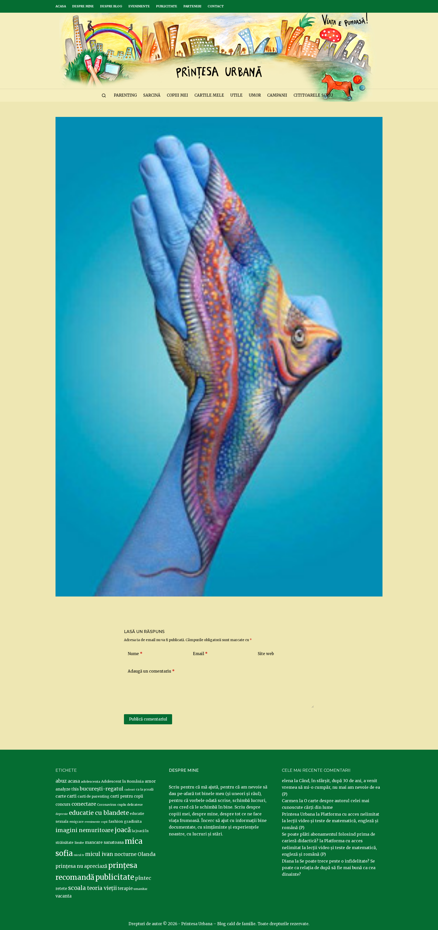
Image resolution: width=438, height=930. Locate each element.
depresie (62, 814)
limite (79, 843)
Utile (236, 95)
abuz (61, 781)
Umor (255, 95)
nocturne (125, 854)
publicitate (114, 877)
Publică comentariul (148, 719)
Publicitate (166, 6)
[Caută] (104, 95)
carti (72, 796)
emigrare (76, 821)
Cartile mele (209, 95)
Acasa (61, 6)
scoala (77, 887)
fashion (115, 821)
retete (61, 888)
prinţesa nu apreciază (81, 866)
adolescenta (90, 781)
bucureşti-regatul (101, 789)
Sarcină (151, 95)
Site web (266, 653)
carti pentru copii (126, 796)
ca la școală (145, 789)
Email (200, 653)
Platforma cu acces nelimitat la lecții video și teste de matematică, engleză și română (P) (330, 821)
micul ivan (99, 854)
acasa (74, 781)
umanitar (141, 889)
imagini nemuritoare (85, 830)
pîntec (143, 878)
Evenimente (139, 6)
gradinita (133, 821)
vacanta (63, 896)
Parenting (125, 95)
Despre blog (111, 6)
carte (61, 796)
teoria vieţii (102, 888)
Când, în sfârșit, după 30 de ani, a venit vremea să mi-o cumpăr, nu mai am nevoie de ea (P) (331, 787)
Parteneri (192, 6)
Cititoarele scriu (313, 95)
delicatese (135, 804)
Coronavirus (106, 804)
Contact (216, 6)
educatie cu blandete (99, 812)
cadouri (129, 789)
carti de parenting (93, 796)
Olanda (147, 854)
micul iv (79, 855)
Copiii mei (177, 95)
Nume (135, 653)
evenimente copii (96, 821)
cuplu (121, 804)
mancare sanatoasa (104, 842)
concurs (63, 804)
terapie (125, 888)
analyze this (67, 789)
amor (150, 781)
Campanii (277, 95)
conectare (83, 804)
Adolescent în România (122, 781)
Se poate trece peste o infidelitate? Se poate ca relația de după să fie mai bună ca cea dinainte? (328, 867)
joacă (123, 830)
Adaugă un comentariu (151, 671)
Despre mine (83, 6)
